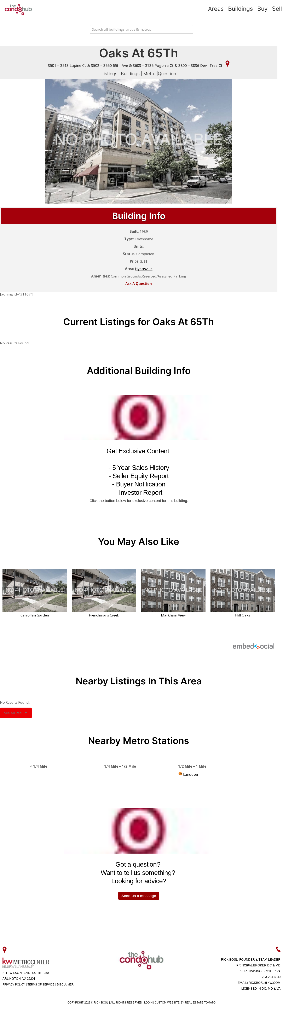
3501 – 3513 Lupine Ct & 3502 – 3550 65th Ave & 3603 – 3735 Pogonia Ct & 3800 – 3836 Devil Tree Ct (136, 65)
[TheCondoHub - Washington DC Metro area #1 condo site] (18, 9)
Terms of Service (41, 984)
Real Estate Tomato (200, 1002)
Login (148, 1002)
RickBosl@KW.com (265, 982)
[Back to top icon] (263, 1009)
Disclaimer (65, 984)
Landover (190, 774)
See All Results (16, 712)
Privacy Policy (13, 984)
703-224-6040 (271, 977)
